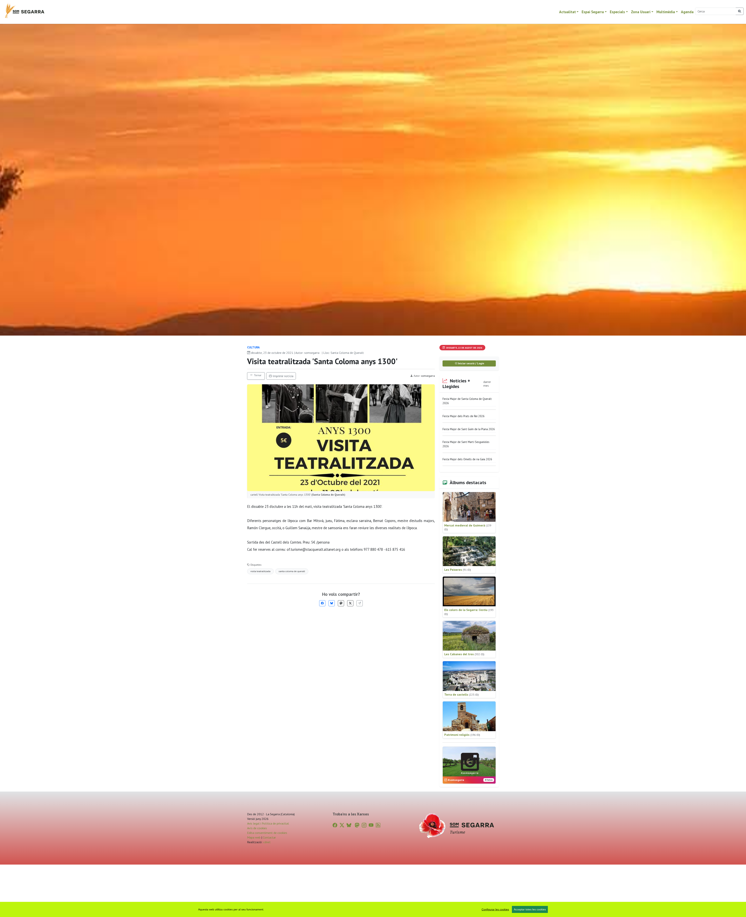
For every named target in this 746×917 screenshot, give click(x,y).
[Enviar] (359, 603)
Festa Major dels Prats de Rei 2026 (464, 416)
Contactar (269, 837)
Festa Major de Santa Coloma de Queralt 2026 (467, 401)
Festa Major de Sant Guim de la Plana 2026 (469, 429)
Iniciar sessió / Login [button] (470, 363)
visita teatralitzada (260, 571)
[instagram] (364, 825)
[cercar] (740, 11)
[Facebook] (322, 603)
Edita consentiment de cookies (267, 833)
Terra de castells (461, 694)
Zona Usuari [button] (640, 11)
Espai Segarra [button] (593, 11)
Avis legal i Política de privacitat (268, 823)
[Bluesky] (332, 603)
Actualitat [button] (567, 11)
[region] (373, 909)
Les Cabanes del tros (464, 654)
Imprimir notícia (282, 376)
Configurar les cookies (495, 909)
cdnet (266, 842)
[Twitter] (350, 603)
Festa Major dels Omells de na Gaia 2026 (467, 459)
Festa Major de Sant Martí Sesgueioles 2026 (466, 444)
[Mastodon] (341, 603)
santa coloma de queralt (292, 571)
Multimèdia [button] (665, 11)
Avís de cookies (257, 828)
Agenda (687, 11)
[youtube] (371, 825)
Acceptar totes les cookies (530, 909)
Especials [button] (617, 11)
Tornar (257, 375)
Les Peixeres (457, 570)
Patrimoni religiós (462, 735)
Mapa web (254, 837)
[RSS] (378, 825)
